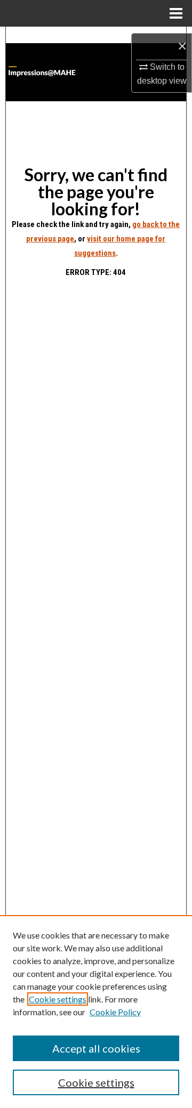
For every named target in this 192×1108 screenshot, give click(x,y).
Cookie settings (57, 999)
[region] (96, 1011)
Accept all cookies (96, 1048)
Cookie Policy (115, 1012)
